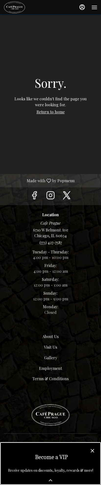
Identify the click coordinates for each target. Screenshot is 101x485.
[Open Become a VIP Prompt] (50, 480)
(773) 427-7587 (50, 242)
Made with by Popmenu (39, 180)
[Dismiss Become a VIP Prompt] (92, 451)
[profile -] (82, 7)
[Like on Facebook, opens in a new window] (34, 196)
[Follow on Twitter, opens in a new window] (66, 196)
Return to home (51, 111)
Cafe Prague (50, 415)
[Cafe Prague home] (26, 7)
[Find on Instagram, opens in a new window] (50, 196)
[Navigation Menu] (94, 7)
